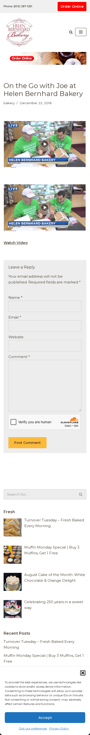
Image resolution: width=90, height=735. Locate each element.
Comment (19, 356)
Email (14, 317)
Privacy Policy (59, 728)
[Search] (71, 32)
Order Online (72, 6)
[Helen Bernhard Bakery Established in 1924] (20, 32)
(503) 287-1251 (23, 6)
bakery (9, 103)
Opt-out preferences (33, 728)
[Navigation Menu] (80, 32)
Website (16, 337)
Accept (45, 717)
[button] (82, 673)
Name (15, 297)
